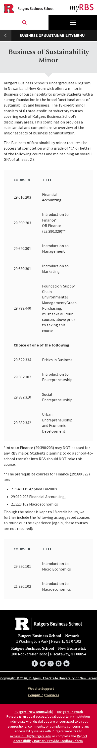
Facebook (35, 662)
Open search (24, 22)
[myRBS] (28, 8)
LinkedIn (66, 662)
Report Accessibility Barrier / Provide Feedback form (50, 738)
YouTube (58, 662)
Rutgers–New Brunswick (33, 711)
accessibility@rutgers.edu (30, 736)
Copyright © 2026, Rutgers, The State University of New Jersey (48, 678)
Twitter (43, 662)
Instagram (51, 662)
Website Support (41, 688)
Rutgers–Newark (70, 711)
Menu (72, 22)
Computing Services (43, 695)
